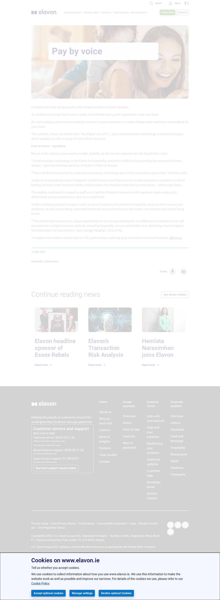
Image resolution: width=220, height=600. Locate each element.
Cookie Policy (40, 583)
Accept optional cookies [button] (48, 593)
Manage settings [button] (82, 593)
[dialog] (110, 576)
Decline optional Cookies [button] (116, 593)
